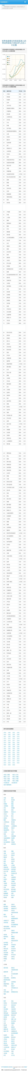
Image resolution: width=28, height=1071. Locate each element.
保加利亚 (6, 867)
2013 (13, 758)
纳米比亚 (13, 1005)
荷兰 (12, 875)
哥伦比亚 (6, 948)
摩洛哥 (5, 1025)
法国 (5, 853)
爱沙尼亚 (6, 895)
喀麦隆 (13, 1023)
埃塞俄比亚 (14, 1031)
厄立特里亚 (6, 1051)
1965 (13, 734)
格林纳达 (6, 936)
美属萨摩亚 (6, 983)
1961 (13, 732)
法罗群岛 (13, 885)
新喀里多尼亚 (14, 992)
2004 (9, 754)
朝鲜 (5, 820)
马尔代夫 (6, 816)
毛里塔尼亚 (6, 1015)
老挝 (5, 810)
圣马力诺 (6, 871)
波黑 (12, 893)
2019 (5, 762)
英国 (5, 851)
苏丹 (5, 1055)
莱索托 (13, 1027)
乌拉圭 (13, 916)
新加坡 (13, 800)
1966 (18, 734)
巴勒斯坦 (13, 820)
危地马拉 (13, 950)
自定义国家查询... (8, 784)
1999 (5, 752)
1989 (13, 746)
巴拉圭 (13, 910)
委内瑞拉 (6, 906)
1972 (9, 738)
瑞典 (12, 897)
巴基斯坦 (6, 812)
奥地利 (13, 859)
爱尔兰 (13, 895)
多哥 (5, 1023)
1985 (13, 744)
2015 (5, 760)
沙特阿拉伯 (6, 822)
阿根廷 (5, 958)
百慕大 (13, 930)
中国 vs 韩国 (15, 780)
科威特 (13, 838)
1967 (5, 736)
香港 (12, 798)
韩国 (12, 804)
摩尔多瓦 (13, 883)
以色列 (5, 832)
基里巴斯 (6, 971)
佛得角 (13, 1007)
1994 (18, 748)
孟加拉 (5, 818)
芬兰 (5, 873)
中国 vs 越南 (7, 780)
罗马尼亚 (13, 867)
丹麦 (5, 887)
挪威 (5, 881)
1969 (13, 736)
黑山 (5, 877)
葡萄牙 (5, 857)
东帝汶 (13, 832)
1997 (13, 750)
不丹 (12, 830)
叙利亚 (13, 824)
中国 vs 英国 (7, 778)
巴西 (12, 952)
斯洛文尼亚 (6, 869)
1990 (18, 746)
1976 (9, 740)
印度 (12, 814)
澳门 (5, 800)
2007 (5, 756)
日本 (5, 802)
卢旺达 (5, 1039)
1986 (18, 744)
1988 (9, 746)
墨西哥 (13, 938)
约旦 (12, 818)
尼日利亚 (13, 1021)
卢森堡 (13, 881)
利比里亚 (6, 1009)
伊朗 (12, 840)
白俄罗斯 (13, 877)
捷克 (5, 861)
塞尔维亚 (13, 889)
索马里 (13, 1049)
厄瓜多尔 (13, 948)
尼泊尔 (5, 814)
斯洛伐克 (13, 891)
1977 (13, 740)
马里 (12, 1053)
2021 (13, 762)
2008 (9, 756)
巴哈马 (13, 958)
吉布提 (5, 1017)
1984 (9, 744)
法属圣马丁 (6, 920)
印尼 (5, 808)
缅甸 (12, 810)
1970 (18, 736)
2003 (5, 754)
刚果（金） (14, 1019)
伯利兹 (5, 934)
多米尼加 (13, 944)
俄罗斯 (5, 865)
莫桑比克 (6, 1029)
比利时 (13, 853)
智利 (5, 914)
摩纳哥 (5, 897)
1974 (18, 738)
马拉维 (5, 1053)
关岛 (5, 975)
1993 (13, 748)
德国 (12, 851)
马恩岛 (13, 887)
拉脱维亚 (13, 879)
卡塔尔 (5, 836)
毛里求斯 (13, 1009)
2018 (18, 760)
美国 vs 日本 (7, 776)
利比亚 (5, 1011)
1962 (18, 732)
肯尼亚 (5, 1043)
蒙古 (12, 816)
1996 (9, 750)
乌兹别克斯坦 (7, 838)
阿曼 (5, 834)
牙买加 (5, 916)
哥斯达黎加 (6, 926)
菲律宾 (5, 804)
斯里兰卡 (13, 812)
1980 (9, 742)
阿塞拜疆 (13, 836)
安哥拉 (5, 1003)
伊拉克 (5, 840)
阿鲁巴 (5, 956)
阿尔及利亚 (14, 1003)
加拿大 (13, 904)
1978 (18, 740)
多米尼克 (6, 922)
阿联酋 (13, 842)
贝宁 (5, 1021)
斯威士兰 (13, 1047)
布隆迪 (5, 1027)
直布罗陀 (13, 871)
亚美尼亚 (13, 844)
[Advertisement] (14, 24)
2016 (9, 760)
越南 (12, 806)
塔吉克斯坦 (6, 830)
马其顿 (5, 883)
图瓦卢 (13, 986)
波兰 (5, 863)
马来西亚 (6, 806)
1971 (5, 738)
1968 (9, 736)
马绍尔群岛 (6, 977)
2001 (13, 752)
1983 (5, 744)
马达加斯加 (6, 1037)
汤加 (5, 990)
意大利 (5, 855)
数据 (3, 5)
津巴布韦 (13, 1029)
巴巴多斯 (6, 952)
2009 (13, 756)
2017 (13, 760)
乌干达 (13, 1055)
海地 (5, 938)
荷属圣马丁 (14, 908)
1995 (5, 750)
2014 (18, 758)
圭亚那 (13, 922)
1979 (5, 742)
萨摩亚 (5, 986)
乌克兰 (5, 891)
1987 (5, 746)
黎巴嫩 (13, 822)
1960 (9, 732)
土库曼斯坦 (14, 826)
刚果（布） (6, 1031)
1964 (9, 734)
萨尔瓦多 (13, 954)
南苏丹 (13, 1041)
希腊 (12, 863)
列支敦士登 (14, 873)
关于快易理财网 (4, 1067)
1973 (13, 738)
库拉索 (5, 950)
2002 (18, 752)
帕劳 (12, 983)
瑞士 (12, 857)
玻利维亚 (13, 906)
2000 (9, 752)
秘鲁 (5, 946)
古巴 (5, 960)
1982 (18, 742)
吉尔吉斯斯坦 (7, 842)
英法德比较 (14, 782)
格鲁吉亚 (6, 828)
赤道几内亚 (14, 1045)
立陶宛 (5, 885)
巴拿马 (13, 956)
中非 (5, 1049)
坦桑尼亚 (13, 1011)
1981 (13, 742)
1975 (5, 740)
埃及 (12, 1001)
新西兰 (13, 967)
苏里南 (13, 946)
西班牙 (13, 855)
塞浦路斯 (6, 893)
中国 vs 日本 (15, 774)
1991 (5, 748)
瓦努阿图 (13, 981)
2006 (18, 754)
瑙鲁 (5, 994)
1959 (5, 732)
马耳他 (5, 875)
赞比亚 (13, 1039)
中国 (5, 798)
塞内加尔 (13, 1037)
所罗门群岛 (6, 992)
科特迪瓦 (6, 1045)
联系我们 (10, 1067)
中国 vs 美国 (7, 774)
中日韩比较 (6, 782)
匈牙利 (13, 861)
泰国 (12, 802)
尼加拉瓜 (6, 910)
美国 (5, 904)
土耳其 (13, 865)
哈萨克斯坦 (6, 826)
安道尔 (5, 879)
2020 (9, 762)
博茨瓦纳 (6, 1013)
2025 (13, 764)
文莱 (12, 834)
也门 (5, 824)
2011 (5, 758)
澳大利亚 (6, 967)
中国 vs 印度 (15, 778)
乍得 (12, 1025)
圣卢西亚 (6, 942)
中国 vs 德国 (15, 776)
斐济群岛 (13, 977)
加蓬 (12, 1051)
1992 (9, 748)
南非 (5, 1001)
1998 (18, 750)
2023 (5, 764)
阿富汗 (13, 828)
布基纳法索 (14, 1013)
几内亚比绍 (6, 1047)
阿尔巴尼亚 (6, 889)
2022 (18, 762)
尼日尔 (5, 1005)
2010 (18, 756)
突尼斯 (13, 1043)
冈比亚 (5, 1041)
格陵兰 (13, 936)
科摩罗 (5, 1035)
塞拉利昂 (13, 1015)
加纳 (5, 1007)
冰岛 (5, 859)
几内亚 (13, 1017)
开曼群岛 (6, 954)
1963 (5, 734)
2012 (9, 758)
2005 (13, 754)
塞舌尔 (5, 1019)
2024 (9, 764)
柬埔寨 (13, 808)
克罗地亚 (13, 869)
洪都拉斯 (6, 944)
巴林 (5, 844)
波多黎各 (6, 908)
